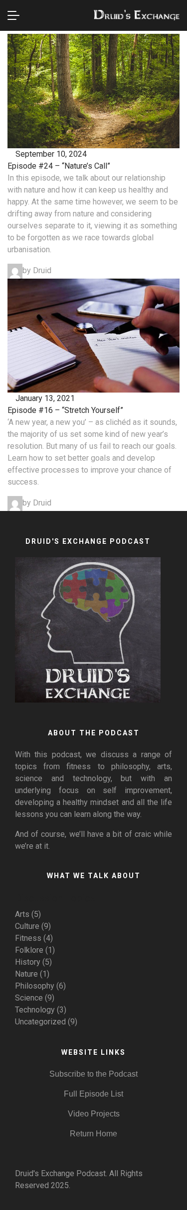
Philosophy (34, 986)
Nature (26, 974)
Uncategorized (40, 1021)
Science (29, 998)
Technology (35, 1009)
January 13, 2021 (44, 398)
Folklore (29, 950)
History (27, 962)
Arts (22, 914)
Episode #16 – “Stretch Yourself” (65, 410)
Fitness (28, 938)
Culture (27, 926)
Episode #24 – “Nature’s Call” (58, 166)
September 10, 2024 (50, 154)
